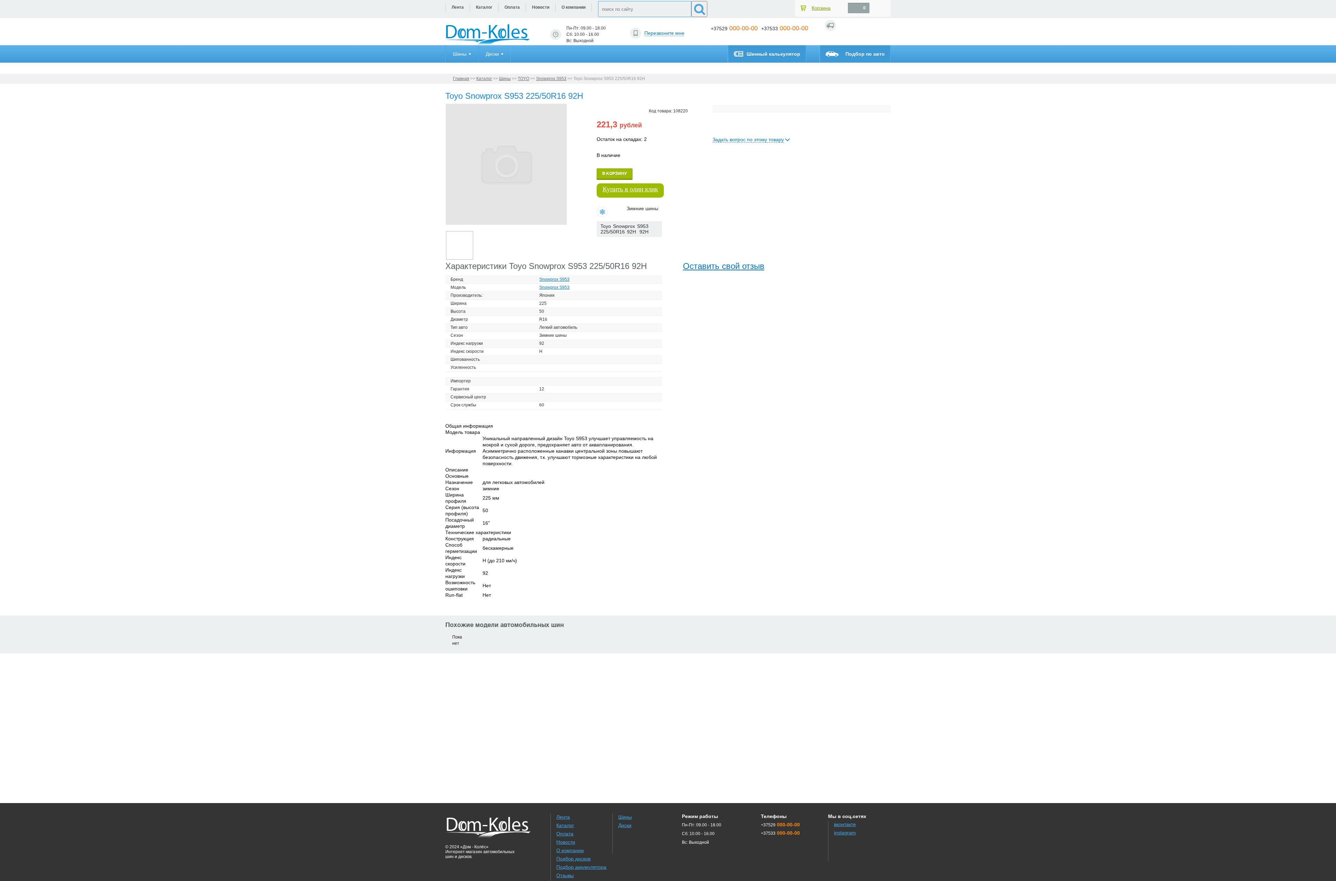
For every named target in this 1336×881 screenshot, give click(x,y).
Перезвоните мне (664, 33)
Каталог (484, 78)
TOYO (523, 78)
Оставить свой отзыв (723, 266)
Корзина (821, 8)
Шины (505, 78)
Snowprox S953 (551, 78)
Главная (461, 78)
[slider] (608, 244)
